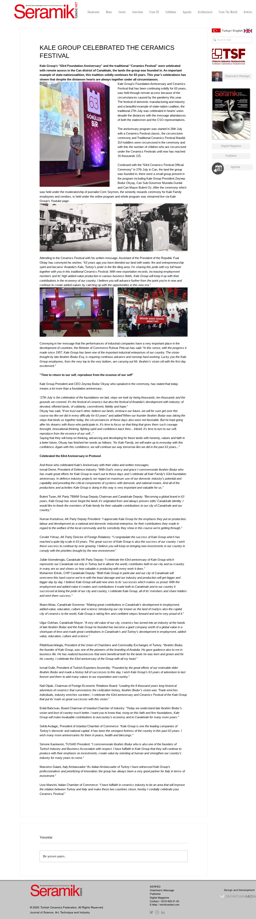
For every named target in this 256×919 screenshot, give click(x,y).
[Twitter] (151, 912)
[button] (137, 12)
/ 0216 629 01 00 (169, 901)
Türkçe (226, 30)
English (238, 30)
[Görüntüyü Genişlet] (76, 227)
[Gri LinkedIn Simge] (162, 912)
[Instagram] (157, 912)
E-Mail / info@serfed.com (164, 904)
